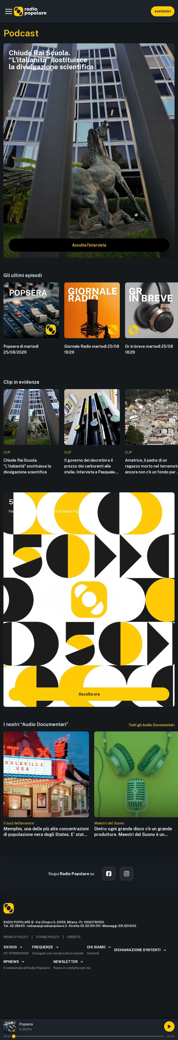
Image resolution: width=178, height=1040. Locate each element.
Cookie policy (47, 937)
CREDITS (74, 937)
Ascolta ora (89, 694)
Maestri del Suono (109, 823)
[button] (8, 11)
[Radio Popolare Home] (30, 11)
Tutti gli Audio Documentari (152, 725)
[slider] (13, 1036)
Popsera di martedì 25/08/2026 (20, 349)
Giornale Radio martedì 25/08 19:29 (91, 349)
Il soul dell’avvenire (18, 823)
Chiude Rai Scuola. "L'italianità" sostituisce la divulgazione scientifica (27, 466)
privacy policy (15, 937)
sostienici (163, 11)
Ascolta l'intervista (89, 245)
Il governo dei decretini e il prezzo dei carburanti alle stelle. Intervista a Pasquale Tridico (89, 466)
